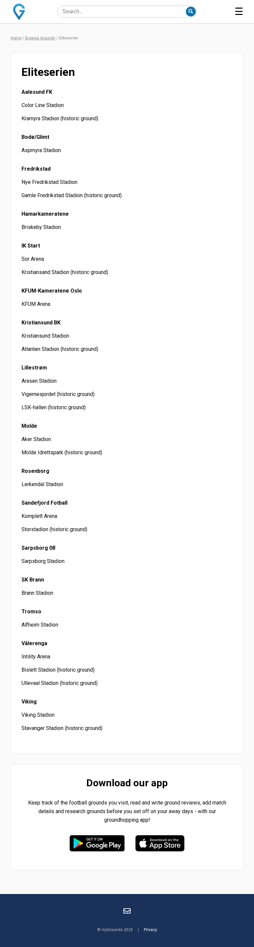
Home (16, 38)
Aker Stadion (36, 439)
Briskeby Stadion (41, 227)
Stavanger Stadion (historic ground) (62, 728)
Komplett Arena (39, 516)
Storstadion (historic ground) (54, 529)
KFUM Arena (35, 304)
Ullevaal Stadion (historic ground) (59, 683)
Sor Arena (32, 259)
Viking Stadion (38, 715)
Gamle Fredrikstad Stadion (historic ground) (71, 195)
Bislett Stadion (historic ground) (58, 670)
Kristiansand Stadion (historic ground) (64, 272)
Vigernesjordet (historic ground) (58, 394)
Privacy (150, 929)
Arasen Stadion (39, 381)
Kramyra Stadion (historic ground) (59, 118)
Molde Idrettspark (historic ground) (61, 452)
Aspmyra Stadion (41, 150)
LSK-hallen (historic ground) (53, 407)
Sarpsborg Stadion (42, 561)
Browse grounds (40, 38)
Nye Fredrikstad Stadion (49, 182)
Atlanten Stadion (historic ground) (59, 349)
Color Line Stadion (42, 105)
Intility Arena (35, 656)
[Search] (191, 12)
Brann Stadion (37, 593)
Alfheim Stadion (39, 625)
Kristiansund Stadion (45, 336)
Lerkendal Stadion (42, 484)
